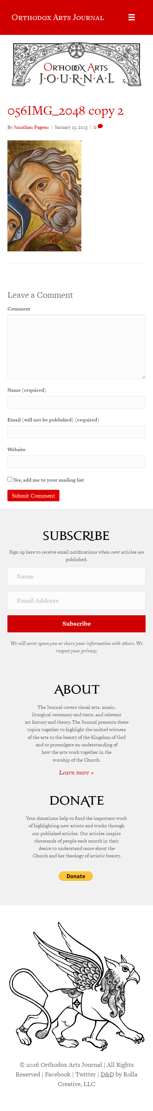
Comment (18, 308)
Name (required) (26, 390)
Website (16, 449)
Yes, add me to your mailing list (48, 479)
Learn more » (76, 772)
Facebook (58, 1074)
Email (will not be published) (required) (53, 419)
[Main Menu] (131, 17)
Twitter (85, 1074)
